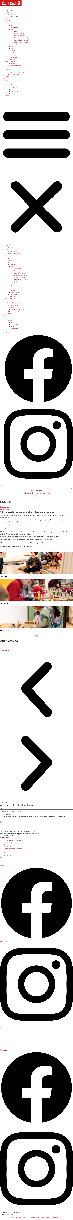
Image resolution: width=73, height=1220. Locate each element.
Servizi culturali (12, 57)
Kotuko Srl (9, 1214)
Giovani (13, 51)
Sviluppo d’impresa (10, 61)
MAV (8, 21)
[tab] (4, 529)
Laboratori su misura (21, 42)
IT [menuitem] (1, 488)
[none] (36, 488)
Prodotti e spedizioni (14, 66)
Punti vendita (11, 63)
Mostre (9, 25)
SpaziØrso (10, 23)
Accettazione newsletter (8, 814)
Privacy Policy (5, 1212)
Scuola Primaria (19, 36)
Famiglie (13, 46)
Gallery (6, 81)
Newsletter (7, 846)
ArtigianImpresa (12, 70)
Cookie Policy (15, 1212)
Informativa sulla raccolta (19, 1218)
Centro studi (11, 59)
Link (5, 844)
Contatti (6, 96)
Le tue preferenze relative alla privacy (44, 1218)
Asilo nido (17, 31)
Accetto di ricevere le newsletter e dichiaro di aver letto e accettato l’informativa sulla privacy (33, 816)
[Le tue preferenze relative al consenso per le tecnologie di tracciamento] (3, 1218)
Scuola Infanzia (19, 33)
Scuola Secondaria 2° (21, 40)
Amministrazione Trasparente (13, 840)
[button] (36, 170)
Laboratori (14, 91)
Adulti (13, 53)
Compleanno (15, 55)
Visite (16, 44)
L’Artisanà (10, 10)
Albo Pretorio (8, 842)
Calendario (7, 76)
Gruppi (13, 48)
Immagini (10, 83)
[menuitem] (36, 488)
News (5, 78)
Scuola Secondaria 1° (21, 38)
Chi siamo (7, 8)
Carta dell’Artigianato (14, 16)
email (2, 808)
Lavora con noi (12, 14)
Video (9, 93)
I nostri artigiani (12, 68)
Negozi (13, 85)
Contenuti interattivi (17, 72)
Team (9, 12)
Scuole (13, 29)
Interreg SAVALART (13, 74)
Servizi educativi (12, 27)
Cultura (6, 18)
